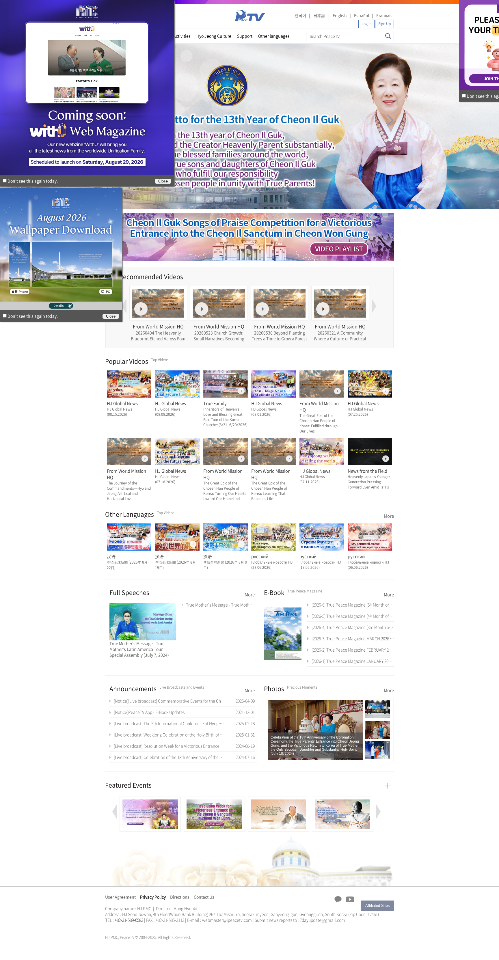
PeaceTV (250, 16)
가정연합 (120, 927)
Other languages (274, 36)
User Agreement (120, 897)
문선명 (111, 927)
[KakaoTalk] (338, 899)
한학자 (107, 927)
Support (244, 36)
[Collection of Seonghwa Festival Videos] (342, 799)
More (389, 516)
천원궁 (125, 927)
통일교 (115, 927)
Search (388, 36)
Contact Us (204, 897)
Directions (179, 897)
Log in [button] (366, 23)
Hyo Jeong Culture (213, 36)
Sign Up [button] (384, 23)
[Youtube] (350, 899)
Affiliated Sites (377, 905)
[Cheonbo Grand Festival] (150, 799)
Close (111, 316)
